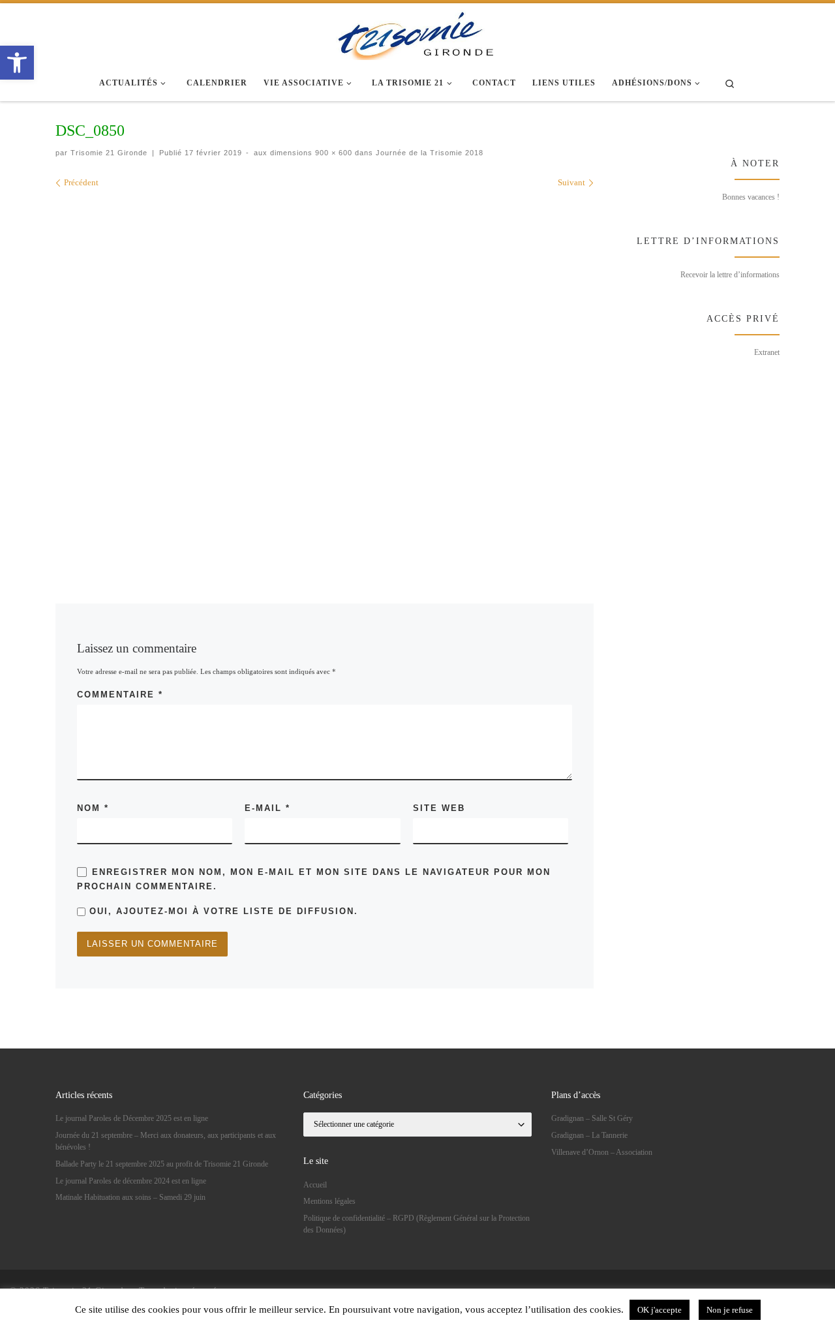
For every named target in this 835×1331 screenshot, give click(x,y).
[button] (17, 63)
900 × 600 (332, 153)
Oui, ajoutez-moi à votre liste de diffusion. (221, 911)
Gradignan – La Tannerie (589, 1135)
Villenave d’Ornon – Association (601, 1152)
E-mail (267, 808)
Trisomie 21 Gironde (108, 153)
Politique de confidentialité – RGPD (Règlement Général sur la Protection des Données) (416, 1224)
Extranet (767, 352)
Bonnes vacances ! (751, 197)
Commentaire (120, 694)
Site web (439, 808)
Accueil (315, 1184)
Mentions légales (329, 1201)
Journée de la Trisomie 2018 (428, 153)
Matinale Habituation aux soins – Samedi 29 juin (130, 1197)
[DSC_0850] (324, 377)
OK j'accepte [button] (659, 1310)
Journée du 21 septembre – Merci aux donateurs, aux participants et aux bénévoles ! (165, 1141)
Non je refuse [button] (729, 1310)
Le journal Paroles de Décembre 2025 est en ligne (131, 1118)
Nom (93, 808)
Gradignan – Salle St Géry (592, 1118)
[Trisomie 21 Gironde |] (417, 32)
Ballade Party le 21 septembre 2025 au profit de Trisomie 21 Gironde (161, 1164)
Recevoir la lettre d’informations (730, 274)
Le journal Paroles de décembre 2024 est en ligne (130, 1181)
